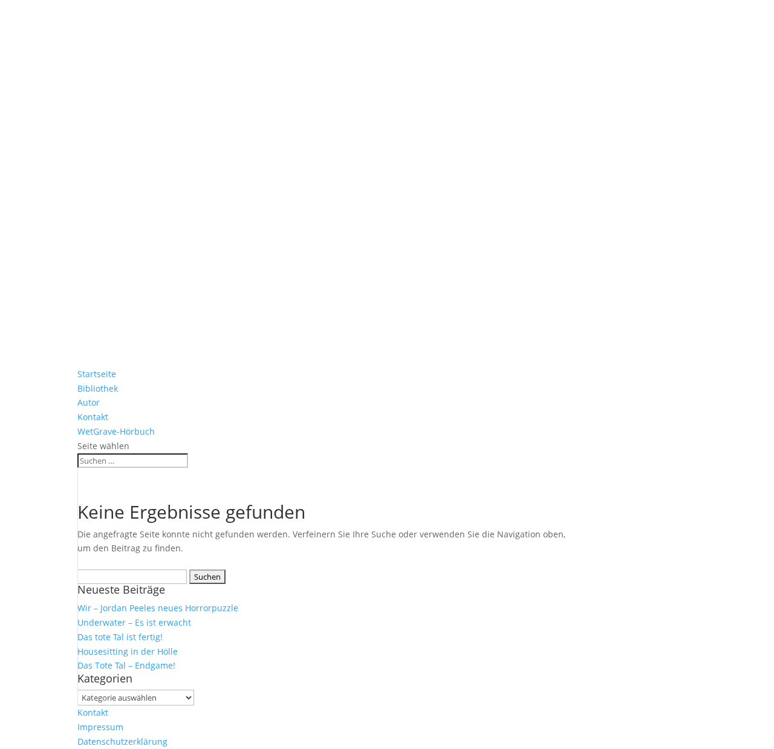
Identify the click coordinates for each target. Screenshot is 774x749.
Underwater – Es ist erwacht (134, 622)
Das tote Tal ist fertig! (120, 637)
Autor (88, 402)
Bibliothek (97, 388)
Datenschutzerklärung (122, 741)
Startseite (96, 374)
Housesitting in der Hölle (127, 651)
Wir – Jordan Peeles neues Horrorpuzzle (157, 608)
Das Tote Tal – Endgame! (126, 665)
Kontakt (92, 417)
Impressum (100, 727)
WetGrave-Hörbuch (116, 431)
